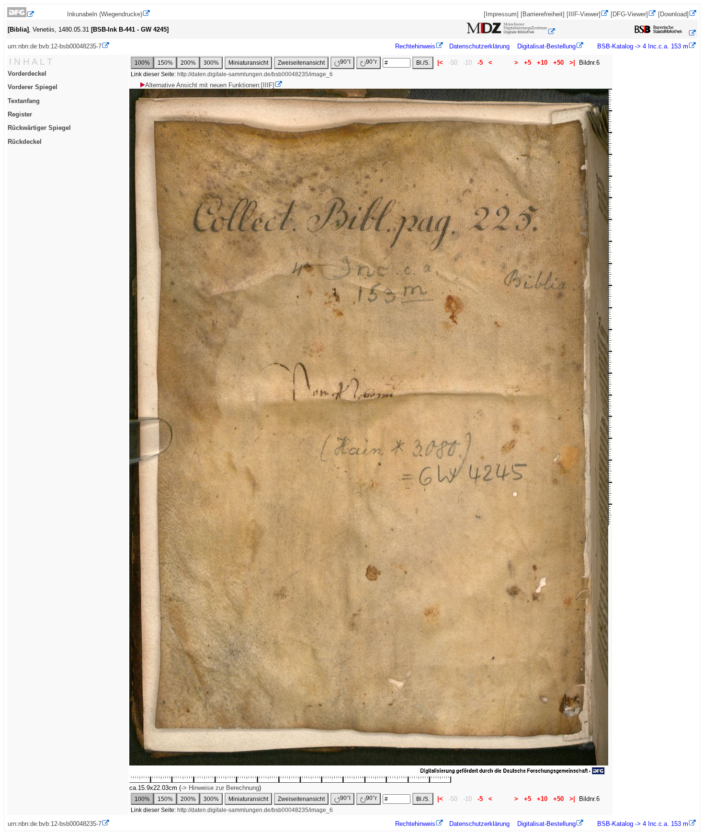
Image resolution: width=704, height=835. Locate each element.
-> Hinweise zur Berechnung (220, 787)
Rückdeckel (25, 141)
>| (572, 62)
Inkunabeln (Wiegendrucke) (104, 14)
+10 (542, 62)
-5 (480, 62)
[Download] (673, 14)
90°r (371, 61)
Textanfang (24, 100)
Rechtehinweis (415, 46)
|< (440, 62)
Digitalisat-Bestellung (546, 46)
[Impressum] (501, 14)
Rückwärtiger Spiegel (39, 127)
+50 (558, 62)
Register (20, 114)
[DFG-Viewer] (629, 14)
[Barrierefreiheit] (543, 14)
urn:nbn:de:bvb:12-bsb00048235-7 (55, 46)
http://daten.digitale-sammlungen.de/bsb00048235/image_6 (255, 74)
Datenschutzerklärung (479, 46)
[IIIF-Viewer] (584, 14)
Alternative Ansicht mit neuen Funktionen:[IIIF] (209, 85)
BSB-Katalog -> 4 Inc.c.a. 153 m (641, 46)
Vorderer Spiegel (32, 87)
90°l (345, 61)
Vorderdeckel (27, 73)
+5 (527, 62)
